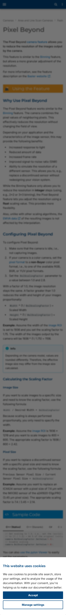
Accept (33, 595)
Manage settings (33, 605)
